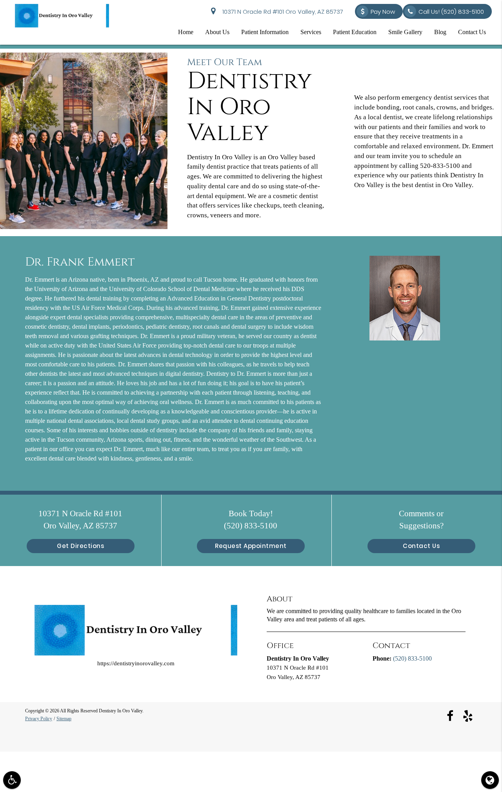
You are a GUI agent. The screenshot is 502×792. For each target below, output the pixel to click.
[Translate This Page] (490, 780)
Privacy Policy (38, 718)
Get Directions (80, 546)
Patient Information (265, 32)
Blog (440, 32)
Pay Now (383, 11)
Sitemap (63, 718)
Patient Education (354, 32)
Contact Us (472, 32)
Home (185, 32)
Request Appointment (251, 546)
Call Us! (451, 11)
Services (310, 32)
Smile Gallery (405, 32)
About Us (217, 32)
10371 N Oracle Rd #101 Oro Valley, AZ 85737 (281, 11)
